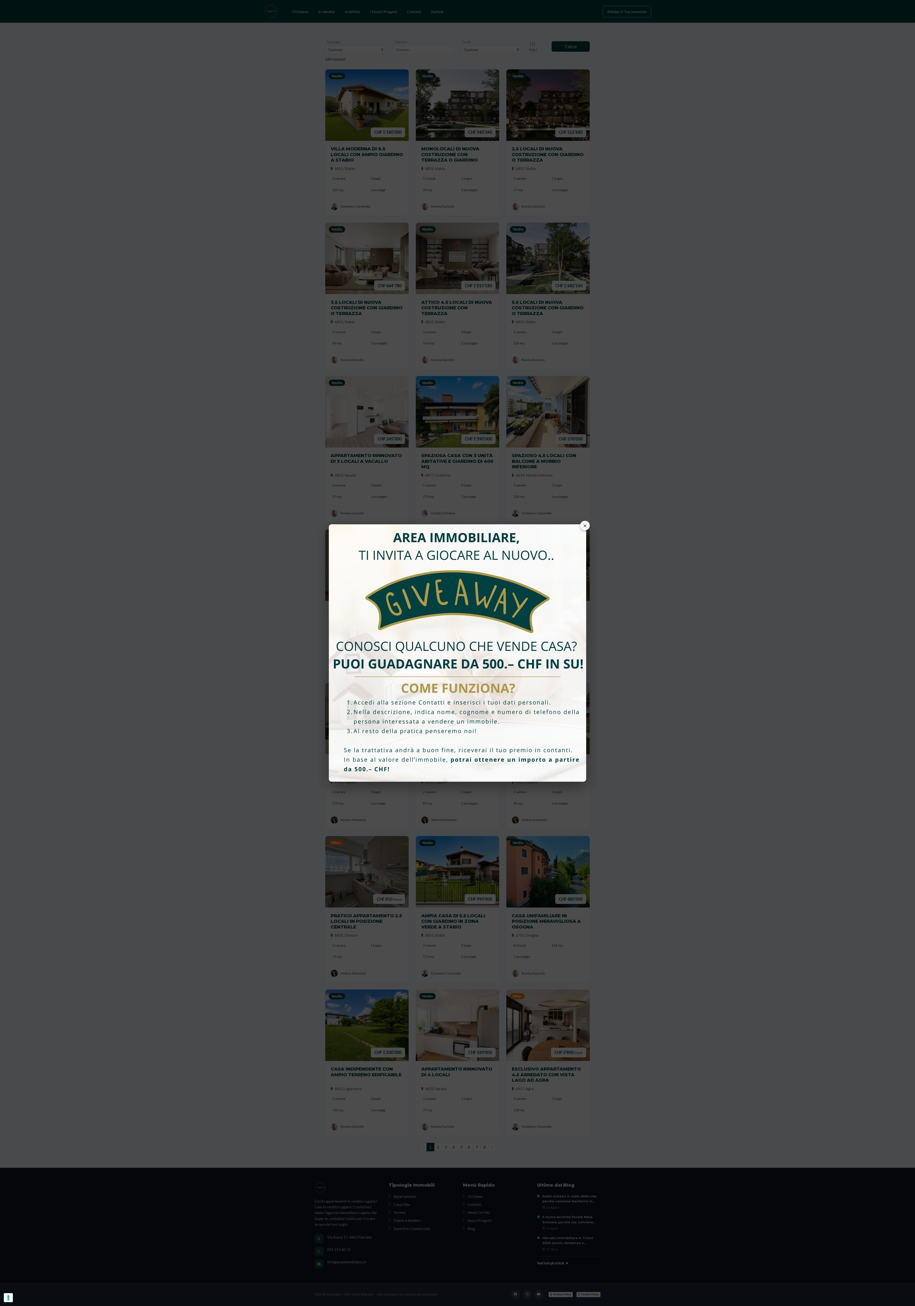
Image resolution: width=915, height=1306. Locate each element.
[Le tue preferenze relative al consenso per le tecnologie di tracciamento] (8, 1297)
